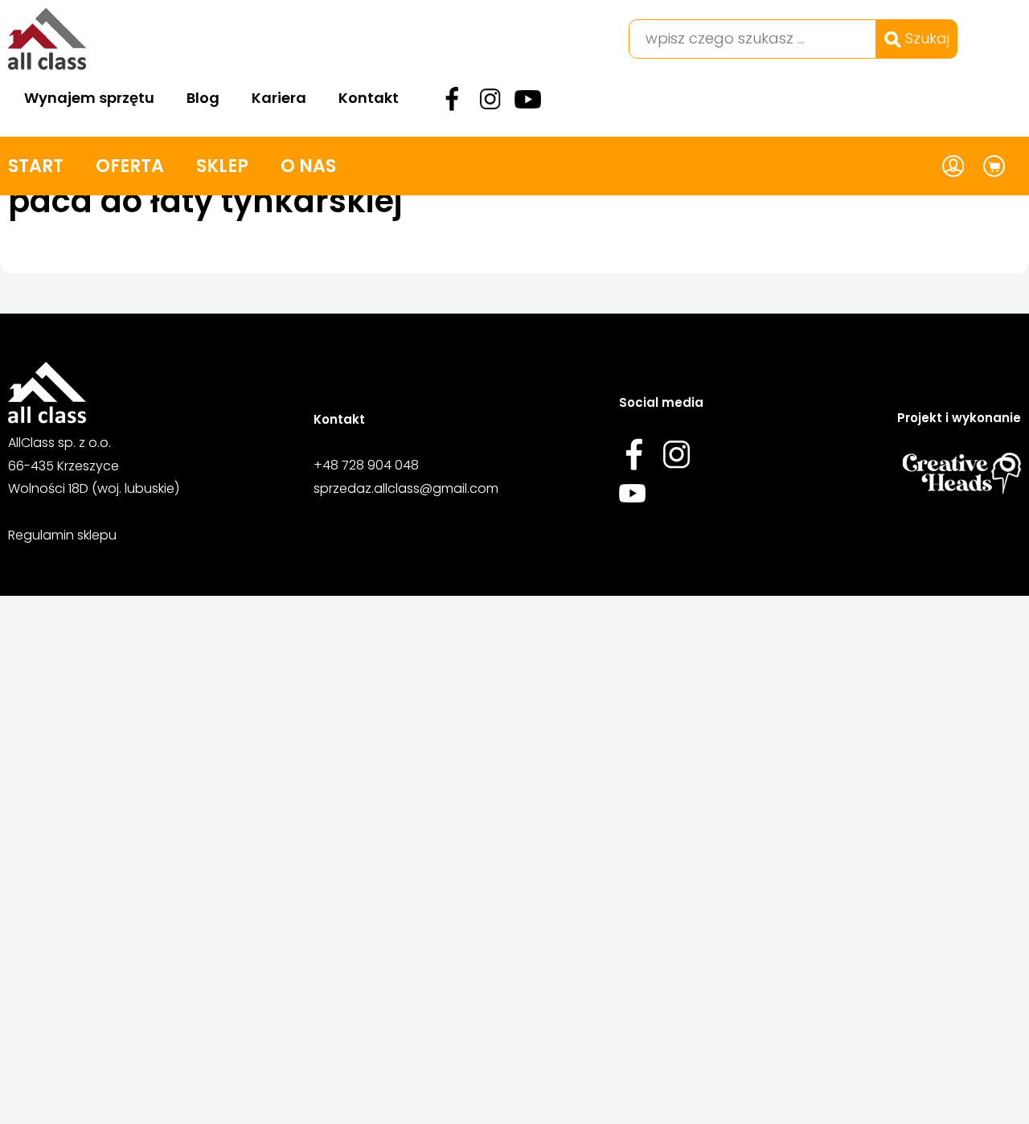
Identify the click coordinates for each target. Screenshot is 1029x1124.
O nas (308, 166)
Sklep (222, 166)
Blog (203, 98)
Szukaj (925, 38)
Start (36, 166)
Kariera (279, 98)
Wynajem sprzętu (89, 98)
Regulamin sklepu (62, 535)
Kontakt (368, 98)
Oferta (130, 166)
